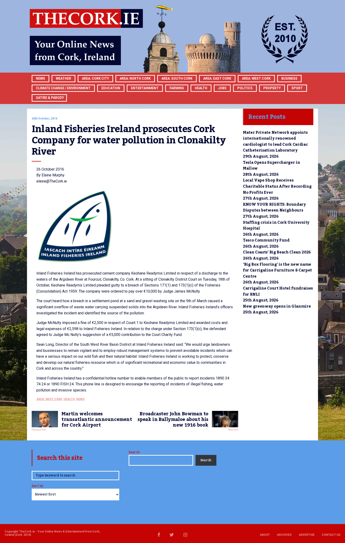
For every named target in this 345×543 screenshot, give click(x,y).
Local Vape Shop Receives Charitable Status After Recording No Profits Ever (277, 186)
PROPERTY (272, 88)
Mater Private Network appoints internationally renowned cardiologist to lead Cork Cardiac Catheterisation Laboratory (275, 141)
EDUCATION (110, 88)
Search (134, 452)
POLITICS (245, 88)
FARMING (176, 88)
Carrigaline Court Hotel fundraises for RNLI (278, 291)
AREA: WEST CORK (256, 78)
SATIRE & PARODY (50, 98)
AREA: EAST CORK (217, 78)
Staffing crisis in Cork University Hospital (276, 225)
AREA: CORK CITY (95, 78)
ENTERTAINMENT (145, 88)
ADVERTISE (306, 535)
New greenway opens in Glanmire (277, 306)
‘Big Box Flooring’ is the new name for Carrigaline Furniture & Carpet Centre (277, 270)
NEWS (80, 399)
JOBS (222, 88)
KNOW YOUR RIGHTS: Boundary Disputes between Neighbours (274, 207)
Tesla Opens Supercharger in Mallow (271, 165)
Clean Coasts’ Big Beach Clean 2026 (277, 252)
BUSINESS (289, 78)
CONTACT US (331, 535)
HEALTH (201, 88)
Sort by (37, 486)
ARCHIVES (284, 535)
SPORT (297, 88)
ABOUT (265, 535)
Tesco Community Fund (266, 240)
